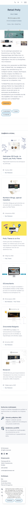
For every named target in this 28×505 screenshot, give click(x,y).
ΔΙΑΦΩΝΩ (18, 500)
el (18, 2)
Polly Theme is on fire (11, 238)
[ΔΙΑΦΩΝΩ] (23, 495)
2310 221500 (4, 468)
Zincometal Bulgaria (11, 327)
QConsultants (8, 283)
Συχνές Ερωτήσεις (6, 483)
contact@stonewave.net (7, 470)
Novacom (6, 370)
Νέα (13, 24)
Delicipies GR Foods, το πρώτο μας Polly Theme (12, 157)
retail (16, 111)
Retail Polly (6, 103)
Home (8, 24)
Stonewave (4, 481)
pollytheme (7, 111)
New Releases (8, 172)
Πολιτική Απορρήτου (6, 485)
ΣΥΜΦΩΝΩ (9, 500)
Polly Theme (14, 14)
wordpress (6, 114)
